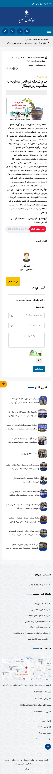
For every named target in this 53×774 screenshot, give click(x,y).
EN (5, 31)
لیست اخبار (13, 281)
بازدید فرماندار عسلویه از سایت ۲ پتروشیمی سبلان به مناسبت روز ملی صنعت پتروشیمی (22, 440)
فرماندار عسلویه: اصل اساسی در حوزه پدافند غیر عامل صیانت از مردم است (22, 427)
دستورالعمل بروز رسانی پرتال (36, 621)
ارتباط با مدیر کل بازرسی (38, 639)
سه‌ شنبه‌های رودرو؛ (29, 453)
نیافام (26, 769)
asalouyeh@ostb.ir (28, 705)
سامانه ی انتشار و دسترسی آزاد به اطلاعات (31, 633)
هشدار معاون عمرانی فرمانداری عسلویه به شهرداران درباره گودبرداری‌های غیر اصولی (24, 520)
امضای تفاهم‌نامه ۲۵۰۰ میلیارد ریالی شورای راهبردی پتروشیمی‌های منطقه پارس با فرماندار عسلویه (25, 493)
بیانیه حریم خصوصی (39, 609)
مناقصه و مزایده (41, 603)
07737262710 (39, 712)
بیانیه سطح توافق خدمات (38, 615)
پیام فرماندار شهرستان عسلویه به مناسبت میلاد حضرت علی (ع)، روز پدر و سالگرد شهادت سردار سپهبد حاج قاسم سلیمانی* (22, 400)
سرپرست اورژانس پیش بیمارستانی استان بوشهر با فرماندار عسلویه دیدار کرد (22, 466)
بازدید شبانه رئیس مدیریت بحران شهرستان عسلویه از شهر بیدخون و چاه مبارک (22, 546)
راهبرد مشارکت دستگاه (39, 627)
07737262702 (39, 692)
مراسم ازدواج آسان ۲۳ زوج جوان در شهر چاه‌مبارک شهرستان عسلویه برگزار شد (22, 414)
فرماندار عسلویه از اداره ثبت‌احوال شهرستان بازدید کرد (26, 480)
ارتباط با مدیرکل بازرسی (38, 584)
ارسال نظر (39, 369)
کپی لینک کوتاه (38, 229)
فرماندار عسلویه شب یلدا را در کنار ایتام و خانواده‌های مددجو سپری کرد (23, 506)
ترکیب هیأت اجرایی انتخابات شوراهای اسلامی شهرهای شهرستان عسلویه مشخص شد (24, 533)
